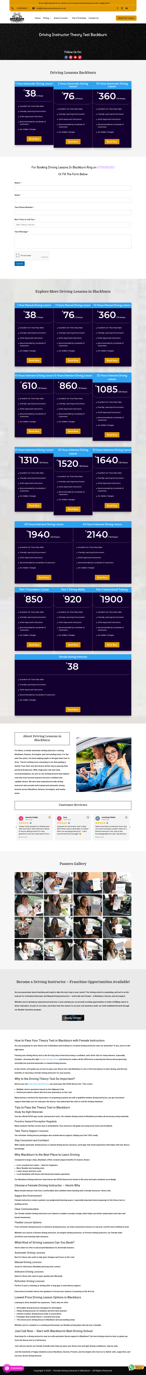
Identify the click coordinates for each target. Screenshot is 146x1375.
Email (18, 195)
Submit (19, 263)
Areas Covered (60, 18)
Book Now (34, 138)
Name (18, 183)
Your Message (22, 232)
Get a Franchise (79, 18)
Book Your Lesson (126, 18)
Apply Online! (73, 1017)
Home (37, 18)
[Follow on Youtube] (126, 8)
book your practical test (38, 1084)
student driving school (49, 1059)
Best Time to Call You (25, 219)
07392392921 (106, 167)
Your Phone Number (24, 207)
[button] (129, 827)
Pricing (46, 18)
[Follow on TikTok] (80, 57)
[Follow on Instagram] (122, 8)
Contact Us (94, 18)
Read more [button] (61, 837)
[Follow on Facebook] (117, 8)
